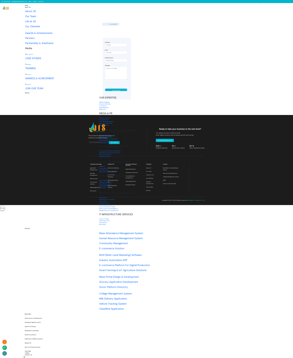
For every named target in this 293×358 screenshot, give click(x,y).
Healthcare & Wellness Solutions (34, 339)
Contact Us (28, 355)
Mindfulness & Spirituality (32, 330)
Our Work (28, 351)
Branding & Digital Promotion (33, 322)
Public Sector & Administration (33, 318)
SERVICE (27, 93)
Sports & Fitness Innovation (32, 347)
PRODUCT (27, 228)
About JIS (28, 7)
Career (27, 353)
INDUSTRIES (28, 314)
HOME (26, 5)
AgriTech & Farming (30, 326)
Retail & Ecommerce (30, 335)
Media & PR (28, 343)
